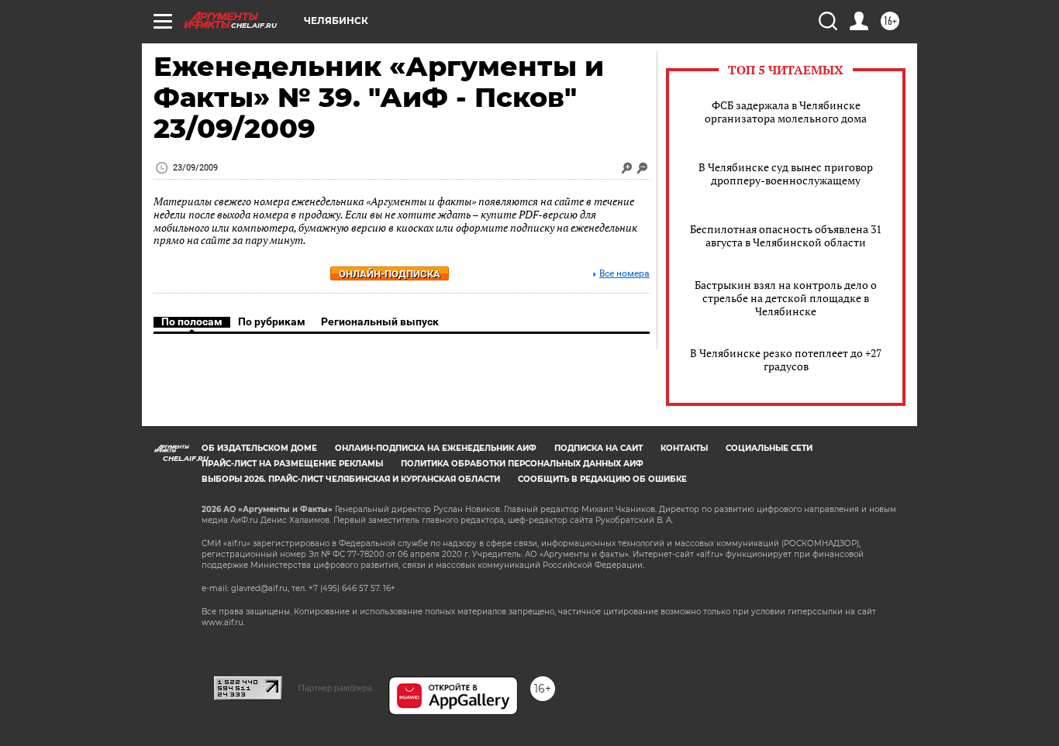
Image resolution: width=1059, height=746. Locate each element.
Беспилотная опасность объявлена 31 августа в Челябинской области (785, 235)
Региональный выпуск (380, 321)
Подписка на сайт (598, 448)
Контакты (684, 448)
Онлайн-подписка (389, 274)
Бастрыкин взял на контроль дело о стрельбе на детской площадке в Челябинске (786, 298)
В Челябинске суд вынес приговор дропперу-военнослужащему (786, 173)
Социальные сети (769, 448)
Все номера (624, 274)
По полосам (191, 321)
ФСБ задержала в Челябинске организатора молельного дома (786, 111)
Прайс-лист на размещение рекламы (292, 464)
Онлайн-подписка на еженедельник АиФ (435, 448)
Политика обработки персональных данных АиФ (522, 464)
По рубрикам (271, 321)
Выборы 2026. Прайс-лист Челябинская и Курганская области (351, 479)
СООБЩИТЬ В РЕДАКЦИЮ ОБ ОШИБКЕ (602, 479)
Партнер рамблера (335, 688)
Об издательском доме (259, 448)
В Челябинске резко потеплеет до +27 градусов (785, 359)
